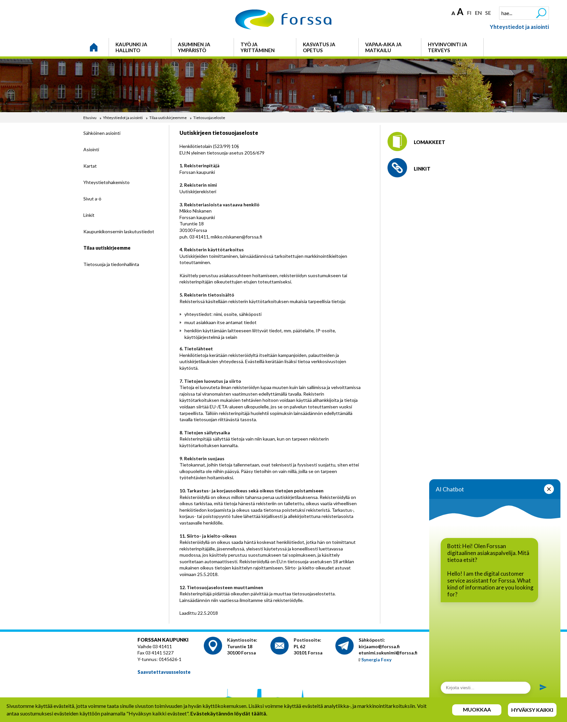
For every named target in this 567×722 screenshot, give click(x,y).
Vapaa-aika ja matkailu (383, 47)
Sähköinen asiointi (101, 133)
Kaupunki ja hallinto (131, 47)
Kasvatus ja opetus (319, 47)
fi (469, 13)
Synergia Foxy (376, 659)
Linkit (88, 215)
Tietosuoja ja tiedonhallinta (111, 264)
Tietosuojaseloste (209, 117)
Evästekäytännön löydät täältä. (228, 713)
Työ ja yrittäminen (258, 47)
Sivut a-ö (92, 198)
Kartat (90, 166)
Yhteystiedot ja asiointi (519, 26)
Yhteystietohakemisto (106, 182)
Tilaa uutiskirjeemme (168, 117)
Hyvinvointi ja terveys (447, 47)
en (478, 13)
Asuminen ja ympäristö (194, 47)
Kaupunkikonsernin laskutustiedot (118, 231)
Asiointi (91, 149)
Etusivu (89, 117)
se (488, 13)
